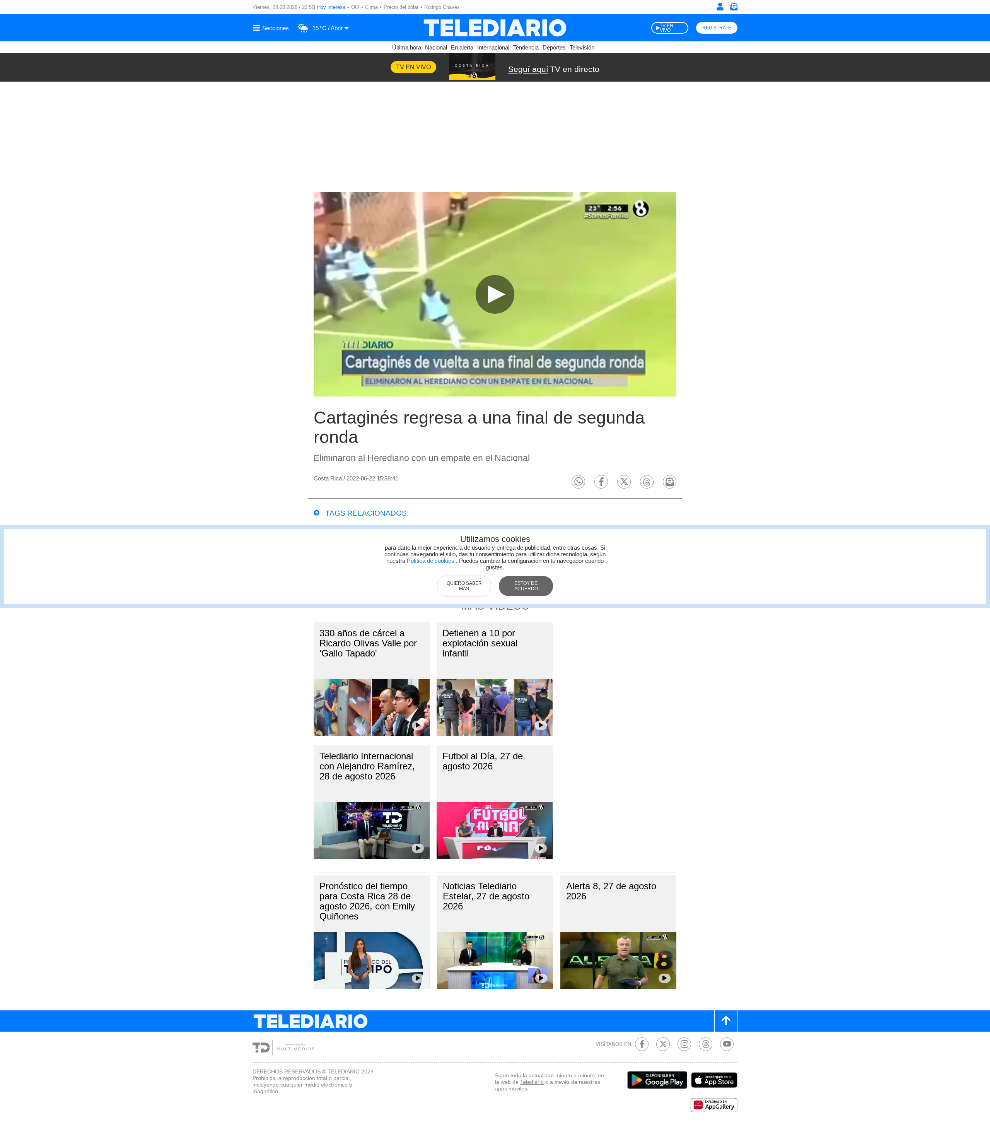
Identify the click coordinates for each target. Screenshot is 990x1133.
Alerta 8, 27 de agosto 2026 (611, 891)
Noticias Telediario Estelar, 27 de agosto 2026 (486, 896)
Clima (371, 7)
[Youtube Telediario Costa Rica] (727, 1044)
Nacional (436, 47)
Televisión (582, 47)
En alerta (462, 47)
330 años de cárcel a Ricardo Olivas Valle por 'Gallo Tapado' (368, 643)
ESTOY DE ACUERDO (526, 586)
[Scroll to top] (725, 1021)
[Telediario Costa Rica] (495, 27)
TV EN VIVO (666, 28)
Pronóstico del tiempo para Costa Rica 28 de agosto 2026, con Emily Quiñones (367, 901)
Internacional (493, 47)
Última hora (406, 47)
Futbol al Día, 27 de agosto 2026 (482, 761)
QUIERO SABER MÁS (464, 586)
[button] (578, 481)
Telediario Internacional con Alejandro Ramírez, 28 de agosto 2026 (367, 766)
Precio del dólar (401, 7)
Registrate (716, 28)
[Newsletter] (733, 8)
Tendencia (526, 47)
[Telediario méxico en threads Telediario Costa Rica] (705, 1044)
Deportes (554, 47)
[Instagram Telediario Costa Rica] (684, 1044)
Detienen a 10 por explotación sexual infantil (479, 643)
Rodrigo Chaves (442, 7)
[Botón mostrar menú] (272, 28)
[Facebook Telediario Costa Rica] (642, 1044)
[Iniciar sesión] (720, 6)
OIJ (355, 7)
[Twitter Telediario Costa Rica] (663, 1044)
